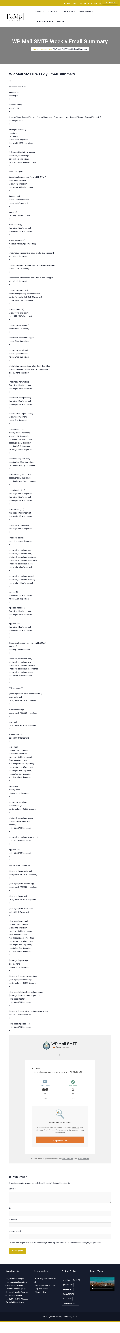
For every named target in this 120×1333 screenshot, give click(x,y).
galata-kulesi (68, 1285)
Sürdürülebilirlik (43, 21)
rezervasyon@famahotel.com (100, 3)
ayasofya (66, 1280)
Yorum (12, 1189)
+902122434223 (74, 3)
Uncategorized (46, 49)
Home (35, 49)
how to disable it (83, 1158)
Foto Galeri (69, 11)
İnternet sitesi (15, 1231)
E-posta (13, 1220)
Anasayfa (40, 11)
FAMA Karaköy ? (87, 11)
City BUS (76, 1280)
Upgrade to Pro (60, 1141)
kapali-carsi (67, 1299)
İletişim (60, 21)
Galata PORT (67, 1289)
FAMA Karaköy (67, 1158)
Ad (11, 1208)
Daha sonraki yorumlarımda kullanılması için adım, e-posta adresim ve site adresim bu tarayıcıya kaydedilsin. (56, 1243)
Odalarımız (53, 11)
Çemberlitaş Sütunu (70, 1303)
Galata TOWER (68, 1294)
